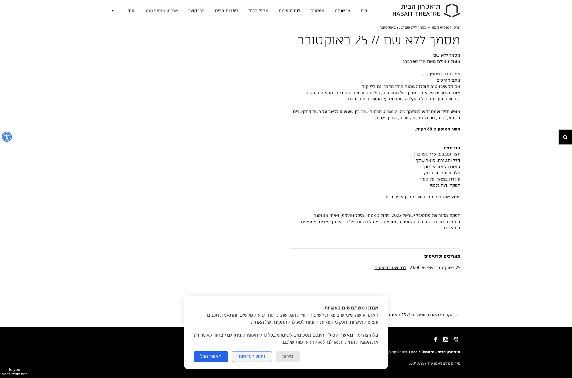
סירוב (287, 356)
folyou (14, 371)
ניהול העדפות (252, 356)
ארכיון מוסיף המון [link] (446, 27)
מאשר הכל (211, 356)
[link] (451, 10)
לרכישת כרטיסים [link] (390, 267)
